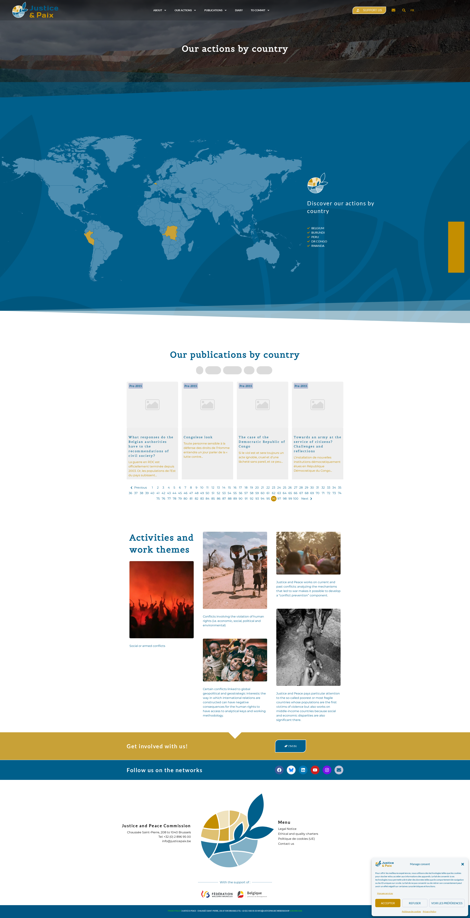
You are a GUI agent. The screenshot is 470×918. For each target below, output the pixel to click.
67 (301, 493)
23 (273, 487)
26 (290, 487)
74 (339, 493)
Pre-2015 (135, 386)
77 (169, 498)
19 (251, 487)
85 (213, 498)
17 (240, 487)
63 (279, 493)
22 (268, 487)
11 (207, 487)
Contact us (286, 843)
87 (224, 498)
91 (246, 498)
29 (306, 487)
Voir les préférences (446, 903)
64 (285, 493)
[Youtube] (315, 770)
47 (191, 493)
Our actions (183, 10)
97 (279, 498)
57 (246, 493)
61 (268, 493)
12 (213, 487)
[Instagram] (327, 770)
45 (180, 493)
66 (295, 493)
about (157, 10)
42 (163, 493)
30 (312, 487)
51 (213, 493)
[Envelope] (339, 770)
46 (185, 493)
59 (257, 493)
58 (251, 493)
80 (185, 498)
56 (240, 493)
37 (136, 493)
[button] (462, 864)
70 (317, 493)
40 (152, 493)
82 (196, 498)
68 (306, 493)
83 (202, 498)
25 (284, 487)
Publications (213, 10)
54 (229, 493)
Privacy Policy (429, 911)
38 (141, 493)
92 (251, 498)
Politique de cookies (411, 911)
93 (257, 498)
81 (191, 498)
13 (218, 487)
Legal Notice (287, 829)
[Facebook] (279, 770)
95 (268, 498)
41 (158, 493)
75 (158, 498)
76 (163, 498)
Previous (140, 487)
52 (218, 493)
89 (235, 498)
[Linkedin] (303, 770)
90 (241, 498)
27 (295, 487)
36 (130, 493)
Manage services (385, 893)
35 (339, 487)
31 (317, 487)
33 (328, 487)
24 (279, 487)
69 (312, 493)
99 (290, 498)
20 (257, 487)
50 (207, 493)
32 (323, 487)
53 (224, 493)
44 (174, 493)
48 (196, 493)
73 (334, 493)
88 (230, 498)
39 (147, 493)
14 (223, 487)
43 (169, 493)
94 (263, 498)
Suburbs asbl (296, 911)
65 (290, 493)
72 (328, 493)
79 (180, 498)
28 (301, 487)
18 (246, 487)
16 (235, 487)
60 (263, 493)
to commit (258, 10)
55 (235, 493)
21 (262, 487)
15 (229, 487)
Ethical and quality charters (298, 834)
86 (218, 498)
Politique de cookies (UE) (296, 838)
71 (323, 493)
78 (174, 498)
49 (202, 493)
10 (201, 487)
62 (273, 493)
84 (207, 498)
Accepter (388, 903)
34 (334, 487)
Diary (239, 10)
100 (295, 498)
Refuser (415, 903)
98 (285, 498)
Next (304, 498)
